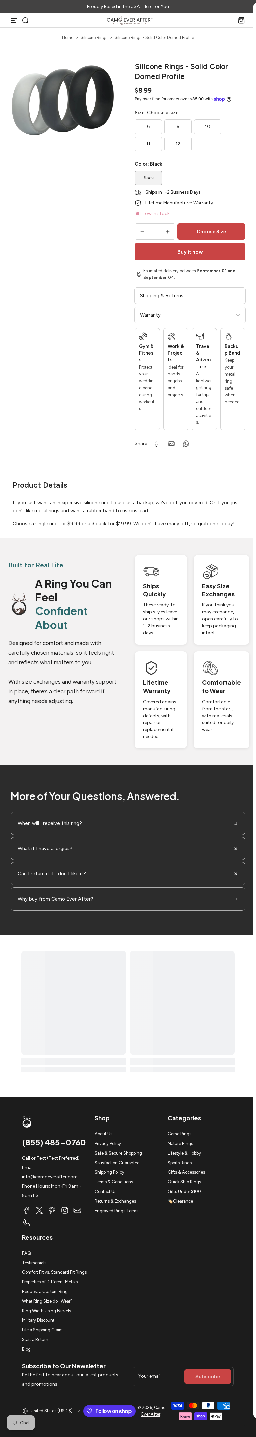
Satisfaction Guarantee (117, 1162)
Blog (26, 1349)
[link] (157, 444)
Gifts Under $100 (184, 1191)
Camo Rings (179, 1133)
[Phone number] (27, 1223)
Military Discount (38, 1320)
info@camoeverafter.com (50, 1177)
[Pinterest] (52, 1210)
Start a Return (35, 1339)
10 (207, 126)
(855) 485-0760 (54, 1142)
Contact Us (105, 1191)
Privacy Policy (108, 1143)
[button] (25, 20)
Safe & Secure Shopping (118, 1153)
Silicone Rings (94, 37)
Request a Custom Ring (45, 1291)
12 (178, 144)
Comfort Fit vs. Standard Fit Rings (54, 1272)
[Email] (77, 1210)
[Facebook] (27, 1210)
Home (67, 37)
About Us (103, 1133)
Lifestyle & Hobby (184, 1153)
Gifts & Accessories (186, 1172)
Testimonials (34, 1262)
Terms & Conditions (114, 1181)
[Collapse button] (128, 823)
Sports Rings (180, 1162)
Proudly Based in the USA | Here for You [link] (128, 6)
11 (148, 144)
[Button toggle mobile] (15, 20)
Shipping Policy (109, 1172)
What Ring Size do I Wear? (47, 1301)
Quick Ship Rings (184, 1181)
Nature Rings (180, 1143)
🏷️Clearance (180, 1201)
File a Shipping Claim (42, 1329)
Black (148, 178)
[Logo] (129, 20)
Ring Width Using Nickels (46, 1310)
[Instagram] (65, 1210)
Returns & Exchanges (115, 1201)
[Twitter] (39, 1210)
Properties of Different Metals (50, 1281)
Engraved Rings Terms (116, 1210)
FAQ (26, 1253)
